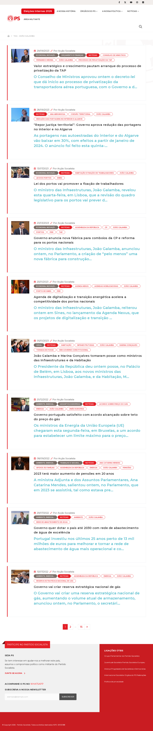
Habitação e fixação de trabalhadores (94, 173)
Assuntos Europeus (70, 404)
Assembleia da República (87, 227)
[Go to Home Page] (8, 36)
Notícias (132, 11)
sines (59, 178)
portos (40, 232)
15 (81, 626)
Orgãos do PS (130, 675)
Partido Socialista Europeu (133, 662)
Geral (39, 345)
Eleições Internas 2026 (38, 11)
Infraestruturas (85, 345)
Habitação (66, 345)
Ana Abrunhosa (57, 114)
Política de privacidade (113, 681)
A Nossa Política (111, 11)
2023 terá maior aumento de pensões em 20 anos (74, 473)
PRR (51, 232)
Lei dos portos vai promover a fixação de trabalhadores (79, 184)
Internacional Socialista (114, 675)
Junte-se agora (13, 673)
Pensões (127, 468)
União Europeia (76, 409)
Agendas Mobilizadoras (106, 286)
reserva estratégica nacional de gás (54, 581)
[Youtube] (131, 2)
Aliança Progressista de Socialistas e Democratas (125, 669)
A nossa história (66, 11)
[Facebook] (119, 2)
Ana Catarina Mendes (110, 463)
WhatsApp (36, 684)
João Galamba (66, 60)
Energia (40, 409)
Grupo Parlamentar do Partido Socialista (121, 656)
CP (106, 227)
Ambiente (78, 517)
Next (87, 627)
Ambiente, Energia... (45, 404)
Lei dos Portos (43, 178)
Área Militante (32, 19)
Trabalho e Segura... (70, 463)
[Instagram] (137, 2)
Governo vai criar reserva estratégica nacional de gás (77, 587)
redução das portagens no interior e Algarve (59, 119)
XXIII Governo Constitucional (73, 350)
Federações (141, 675)
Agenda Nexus (82, 286)
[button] (140, 26)
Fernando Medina (44, 60)
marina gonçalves (128, 345)
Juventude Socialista (113, 662)
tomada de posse (45, 350)
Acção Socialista (66, 50)
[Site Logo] (14, 18)
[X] (125, 2)
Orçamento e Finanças (72, 55)
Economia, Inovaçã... (46, 55)
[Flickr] (143, 2)
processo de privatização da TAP (95, 60)
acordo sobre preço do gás (113, 404)
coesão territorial (80, 114)
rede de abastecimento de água (52, 522)
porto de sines (43, 291)
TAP (61, 232)
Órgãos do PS (87, 11)
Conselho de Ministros (114, 55)
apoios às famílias (45, 468)
